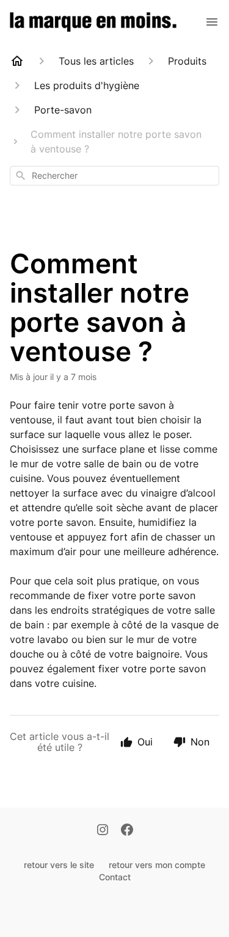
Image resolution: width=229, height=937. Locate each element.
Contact (115, 877)
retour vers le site (59, 865)
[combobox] (114, 175)
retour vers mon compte (157, 865)
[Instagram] (102, 830)
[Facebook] (127, 830)
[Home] (17, 61)
